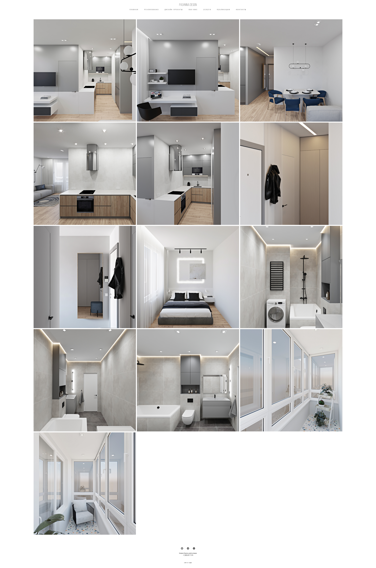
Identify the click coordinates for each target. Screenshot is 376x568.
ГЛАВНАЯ (134, 9)
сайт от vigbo (188, 562)
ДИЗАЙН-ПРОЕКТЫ (174, 9)
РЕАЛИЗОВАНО (151, 9)
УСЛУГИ (207, 9)
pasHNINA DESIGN (188, 4)
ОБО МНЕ (193, 9)
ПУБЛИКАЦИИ (223, 9)
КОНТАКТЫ (241, 9)
